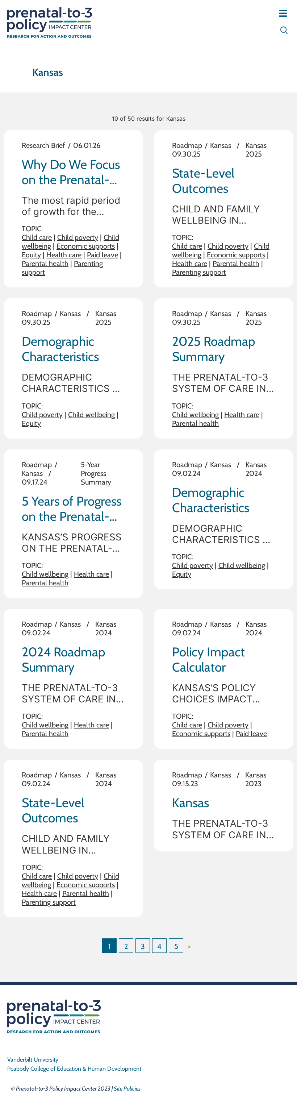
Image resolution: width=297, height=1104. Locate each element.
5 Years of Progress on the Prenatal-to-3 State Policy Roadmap (71, 524)
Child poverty (77, 237)
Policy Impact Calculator (208, 659)
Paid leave (102, 254)
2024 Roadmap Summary (63, 659)
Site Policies (127, 1088)
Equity (31, 254)
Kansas (220, 145)
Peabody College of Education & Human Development (74, 1068)
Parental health (45, 263)
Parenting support (199, 272)
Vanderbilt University (32, 1059)
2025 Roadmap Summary (213, 348)
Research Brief (43, 145)
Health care (63, 254)
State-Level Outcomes (203, 180)
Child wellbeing (91, 414)
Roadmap (187, 145)
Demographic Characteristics (60, 348)
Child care (37, 237)
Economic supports (86, 246)
